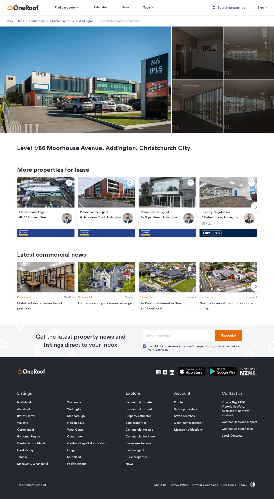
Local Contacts (232, 435)
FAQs (243, 485)
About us (160, 485)
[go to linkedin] (171, 372)
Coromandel (25, 429)
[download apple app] (192, 372)
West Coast (75, 429)
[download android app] (223, 372)
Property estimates (138, 416)
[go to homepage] (23, 8)
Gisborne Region (28, 436)
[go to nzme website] (248, 372)
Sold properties (136, 422)
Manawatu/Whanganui (32, 463)
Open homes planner (188, 422)
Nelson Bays (75, 422)
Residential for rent (139, 409)
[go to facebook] (165, 372)
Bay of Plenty (26, 416)
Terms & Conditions (204, 485)
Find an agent (135, 450)
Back (10, 21)
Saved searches (184, 416)
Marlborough (76, 416)
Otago (71, 450)
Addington (86, 21)
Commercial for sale (139, 429)
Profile (178, 402)
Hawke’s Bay (25, 450)
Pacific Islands (76, 463)
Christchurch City (62, 21)
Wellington (74, 409)
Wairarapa (74, 402)
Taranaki (22, 457)
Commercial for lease (140, 436)
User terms (228, 485)
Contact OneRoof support (239, 422)
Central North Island (31, 443)
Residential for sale (139, 402)
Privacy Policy (179, 485)
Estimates (100, 7)
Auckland (23, 409)
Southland (74, 457)
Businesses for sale (138, 443)
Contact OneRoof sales (237, 428)
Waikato (22, 422)
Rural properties (136, 457)
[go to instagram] (158, 372)
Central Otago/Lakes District (86, 443)
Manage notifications (188, 429)
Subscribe (228, 335)
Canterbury (37, 21)
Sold (21, 21)
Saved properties (185, 409)
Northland (24, 402)
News (125, 7)
